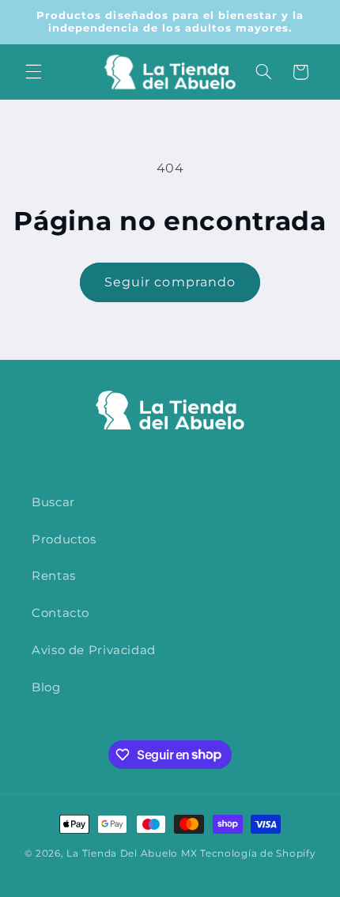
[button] (33, 72)
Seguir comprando (170, 282)
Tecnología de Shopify (257, 853)
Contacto (60, 613)
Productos (64, 539)
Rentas (54, 576)
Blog (46, 687)
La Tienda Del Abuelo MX (131, 853)
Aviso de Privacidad (94, 650)
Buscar (53, 502)
